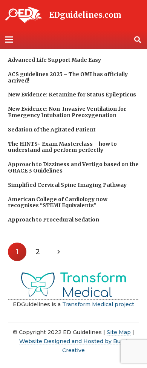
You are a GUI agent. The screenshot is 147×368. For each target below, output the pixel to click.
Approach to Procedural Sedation (53, 219)
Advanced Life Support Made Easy (54, 59)
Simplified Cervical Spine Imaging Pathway (67, 185)
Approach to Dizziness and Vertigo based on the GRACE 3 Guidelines (73, 167)
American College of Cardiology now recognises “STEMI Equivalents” (57, 202)
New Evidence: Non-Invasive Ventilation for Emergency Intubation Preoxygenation (67, 112)
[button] (137, 39)
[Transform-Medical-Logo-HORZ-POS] (73, 285)
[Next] (58, 252)
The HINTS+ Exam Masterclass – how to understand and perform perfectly (62, 147)
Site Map (119, 332)
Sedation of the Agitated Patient (52, 129)
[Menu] (9, 39)
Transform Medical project (98, 304)
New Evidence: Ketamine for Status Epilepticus (72, 94)
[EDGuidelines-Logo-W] (23, 15)
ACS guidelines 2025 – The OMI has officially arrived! (68, 77)
